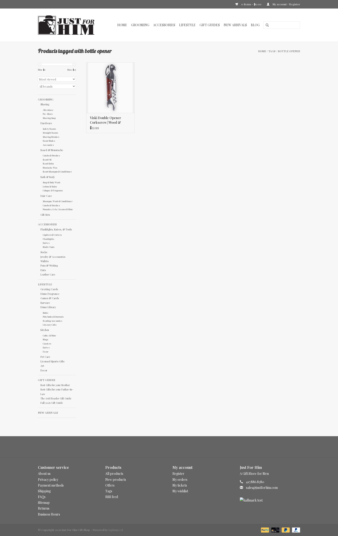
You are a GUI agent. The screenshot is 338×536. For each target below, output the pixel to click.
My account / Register (286, 4)
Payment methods (51, 485)
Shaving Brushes (51, 136)
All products (114, 473)
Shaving (44, 104)
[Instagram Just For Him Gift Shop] (173, 446)
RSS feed (111, 497)
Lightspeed (115, 530)
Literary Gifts (49, 324)
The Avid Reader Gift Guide (55, 398)
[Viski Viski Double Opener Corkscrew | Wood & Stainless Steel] (110, 87)
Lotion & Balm (50, 186)
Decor (45, 351)
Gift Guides (210, 25)
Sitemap (44, 502)
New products (115, 479)
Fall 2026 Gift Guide (51, 402)
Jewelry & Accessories (52, 256)
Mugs (45, 339)
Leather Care (47, 274)
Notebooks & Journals (53, 316)
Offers (110, 485)
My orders (179, 479)
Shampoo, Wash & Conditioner (57, 201)
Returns (43, 508)
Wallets (44, 261)
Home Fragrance (49, 293)
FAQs (42, 497)
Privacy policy (48, 479)
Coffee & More (49, 335)
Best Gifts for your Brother (55, 385)
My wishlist (180, 491)
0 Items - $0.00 (251, 4)
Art (42, 365)
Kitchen (44, 330)
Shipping (44, 491)
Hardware (46, 123)
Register (178, 473)
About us (44, 473)
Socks (43, 252)
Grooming (140, 25)
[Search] (265, 25)
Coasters (47, 343)
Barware (45, 302)
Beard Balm (48, 163)
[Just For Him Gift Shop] (68, 25)
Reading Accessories (52, 320)
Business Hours (49, 514)
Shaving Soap (49, 117)
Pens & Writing (49, 265)
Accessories (164, 25)
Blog (255, 25)
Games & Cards (49, 298)
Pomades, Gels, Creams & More (58, 209)
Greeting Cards (49, 289)
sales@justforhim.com (262, 487)
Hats (43, 270)
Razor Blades (49, 140)
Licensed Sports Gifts (52, 361)
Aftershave (48, 109)
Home (122, 25)
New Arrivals (235, 25)
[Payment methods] (264, 529)
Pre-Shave (48, 113)
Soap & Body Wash (51, 182)
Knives (46, 242)
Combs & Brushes (51, 155)
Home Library (48, 307)
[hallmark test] (270, 500)
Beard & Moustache (51, 150)
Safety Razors (49, 128)
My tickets (179, 485)
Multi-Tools (48, 246)
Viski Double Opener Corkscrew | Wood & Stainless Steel (105, 120)
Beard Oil (47, 159)
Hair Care (46, 196)
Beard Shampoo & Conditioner (57, 171)
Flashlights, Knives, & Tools (56, 229)
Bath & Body (47, 177)
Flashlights (48, 238)
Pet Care (45, 356)
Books (45, 312)
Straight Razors (50, 132)
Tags (271, 51)
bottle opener (289, 51)
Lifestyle (187, 25)
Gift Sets (45, 214)
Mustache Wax (50, 167)
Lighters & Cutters (52, 234)
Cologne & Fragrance (53, 190)
